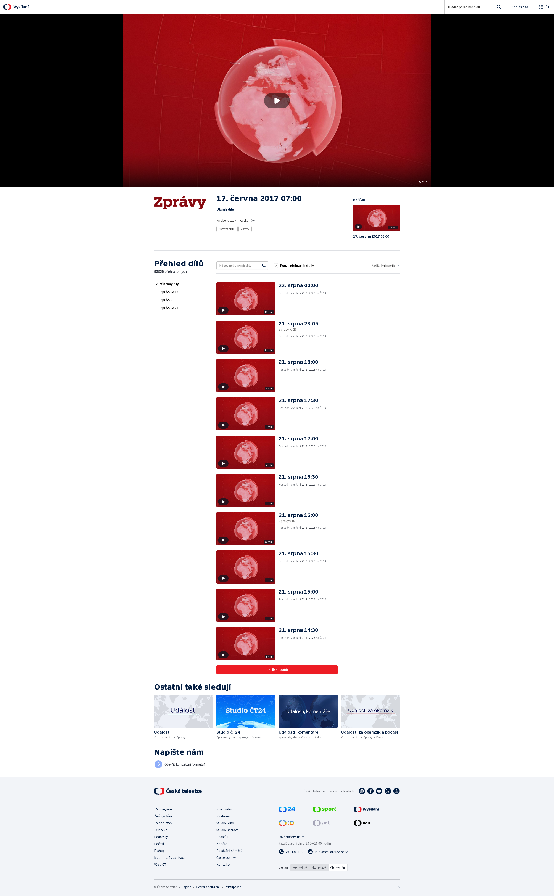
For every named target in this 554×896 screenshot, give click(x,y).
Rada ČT (222, 837)
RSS (397, 887)
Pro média (224, 809)
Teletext (160, 830)
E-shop (159, 850)
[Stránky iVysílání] (366, 810)
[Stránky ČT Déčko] (286, 824)
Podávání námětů (229, 850)
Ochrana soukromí (208, 887)
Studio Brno (225, 823)
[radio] (180, 284)
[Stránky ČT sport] (324, 810)
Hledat (499, 7)
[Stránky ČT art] (321, 824)
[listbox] (319, 867)
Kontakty (223, 864)
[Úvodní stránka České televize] (178, 791)
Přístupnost (233, 887)
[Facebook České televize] (370, 791)
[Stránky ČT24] (287, 810)
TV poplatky (163, 823)
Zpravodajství (227, 228)
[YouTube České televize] (379, 791)
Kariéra (221, 843)
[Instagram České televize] (361, 791)
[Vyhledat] (264, 265)
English (186, 887)
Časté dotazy (226, 857)
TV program (163, 809)
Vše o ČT (160, 864)
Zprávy (245, 228)
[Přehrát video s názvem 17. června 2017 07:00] (277, 100)
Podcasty (161, 837)
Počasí (159, 843)
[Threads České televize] (396, 791)
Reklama (223, 816)
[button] (277, 100)
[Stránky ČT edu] (362, 824)
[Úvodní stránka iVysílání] (20, 7)
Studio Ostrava (227, 830)
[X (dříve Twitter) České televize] (387, 791)
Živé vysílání (163, 816)
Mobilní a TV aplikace (169, 857)
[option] (300, 867)
